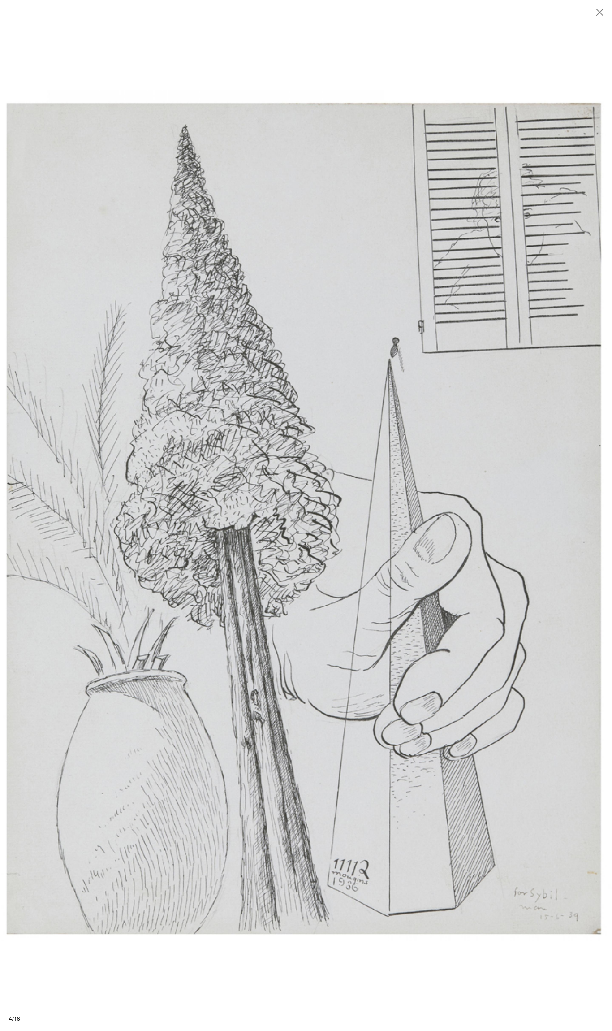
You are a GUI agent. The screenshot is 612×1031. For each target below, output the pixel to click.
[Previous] (153, 515)
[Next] (459, 515)
